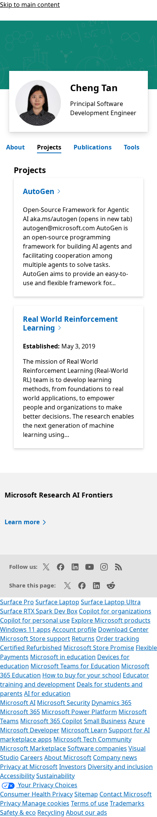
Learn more (22, 522)
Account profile (74, 629)
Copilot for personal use (35, 620)
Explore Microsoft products (111, 620)
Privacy (11, 803)
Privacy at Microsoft (29, 766)
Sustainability (55, 776)
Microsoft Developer (29, 730)
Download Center (123, 629)
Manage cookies (45, 803)
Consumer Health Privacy (36, 794)
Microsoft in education (63, 657)
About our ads (86, 812)
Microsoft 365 (20, 712)
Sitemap (86, 794)
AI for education (47, 693)
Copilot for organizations (115, 611)
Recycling (50, 812)
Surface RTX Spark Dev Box (38, 611)
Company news (115, 757)
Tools (131, 147)
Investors (72, 766)
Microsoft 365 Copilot (51, 721)
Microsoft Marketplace (33, 748)
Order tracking (117, 638)
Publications (93, 147)
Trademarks (127, 803)
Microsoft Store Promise (98, 648)
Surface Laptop (57, 602)
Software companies (97, 748)
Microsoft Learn (84, 730)
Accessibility (17, 776)
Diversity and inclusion (120, 766)
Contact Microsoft (125, 794)
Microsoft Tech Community (92, 739)
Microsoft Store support (35, 638)
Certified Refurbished (31, 648)
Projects (49, 147)
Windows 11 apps (25, 629)
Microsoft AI (17, 702)
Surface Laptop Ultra (111, 602)
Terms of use (89, 803)
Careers (31, 757)
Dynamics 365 (111, 702)
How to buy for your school (81, 675)
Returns (83, 638)
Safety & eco (18, 812)
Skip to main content (30, 4)
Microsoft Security (63, 702)
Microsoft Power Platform (79, 712)
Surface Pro (17, 602)
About (15, 147)
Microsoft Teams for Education (75, 666)
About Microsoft (67, 757)
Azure (136, 721)
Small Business (105, 721)
